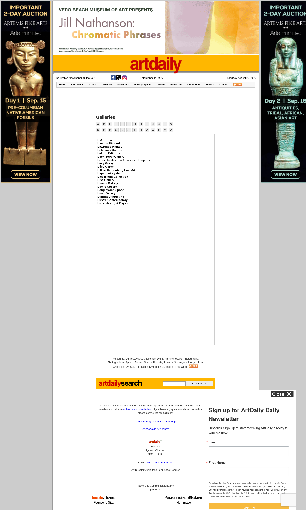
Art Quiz (130, 366)
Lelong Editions (108, 153)
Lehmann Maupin (109, 150)
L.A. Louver (105, 140)
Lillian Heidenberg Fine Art (116, 170)
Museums (123, 84)
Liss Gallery (105, 180)
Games (161, 84)
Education (142, 366)
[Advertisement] (155, 100)
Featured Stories (172, 362)
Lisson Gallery (107, 183)
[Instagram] (124, 79)
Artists (93, 84)
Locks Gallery (107, 186)
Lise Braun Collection (112, 176)
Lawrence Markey (109, 146)
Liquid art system (109, 173)
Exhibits (129, 358)
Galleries (107, 84)
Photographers (143, 84)
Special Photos (134, 362)
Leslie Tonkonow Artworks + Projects (123, 160)
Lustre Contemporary (112, 200)
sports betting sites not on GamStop (156, 421)
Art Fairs (198, 362)
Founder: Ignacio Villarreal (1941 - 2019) (155, 450)
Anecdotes (119, 366)
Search (209, 84)
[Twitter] (118, 79)
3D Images (168, 366)
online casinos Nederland (137, 409)
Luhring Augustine (110, 196)
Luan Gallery (106, 193)
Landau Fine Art (108, 143)
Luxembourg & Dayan (112, 203)
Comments (193, 84)
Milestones (149, 358)
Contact (223, 84)
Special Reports (153, 362)
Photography (191, 358)
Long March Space (110, 190)
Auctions (188, 362)
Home (62, 84)
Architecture (175, 358)
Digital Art (162, 358)
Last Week (77, 84)
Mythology (155, 366)
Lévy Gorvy (105, 163)
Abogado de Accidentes (155, 429)
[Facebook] (113, 79)
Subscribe (176, 84)
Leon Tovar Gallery (110, 156)
